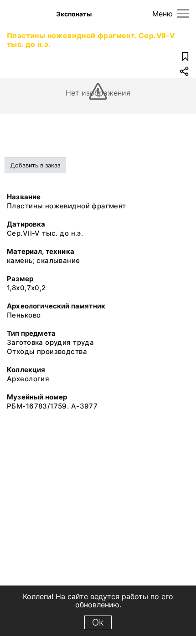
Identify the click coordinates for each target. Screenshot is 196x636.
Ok (98, 622)
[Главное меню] (183, 13)
